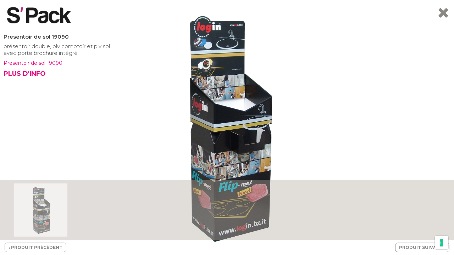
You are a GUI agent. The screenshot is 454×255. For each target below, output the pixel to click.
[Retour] (443, 15)
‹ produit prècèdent (35, 247)
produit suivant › (422, 247)
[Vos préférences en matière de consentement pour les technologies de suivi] (441, 242)
